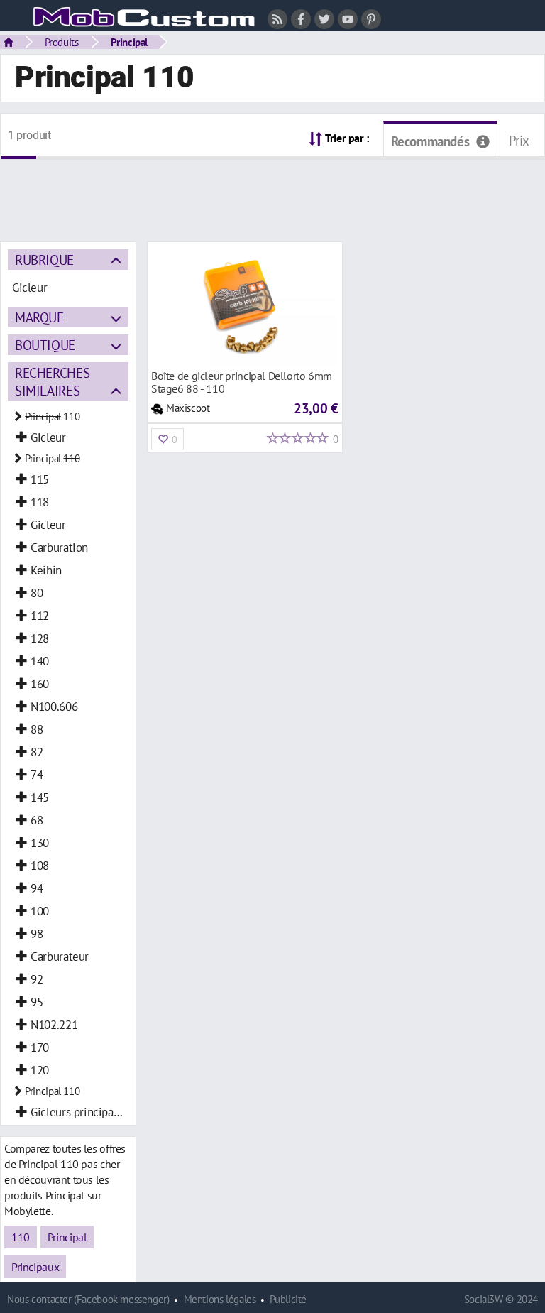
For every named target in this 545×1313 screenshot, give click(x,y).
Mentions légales (220, 1299)
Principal (129, 42)
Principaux (35, 1267)
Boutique (45, 345)
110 (20, 1237)
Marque (39, 317)
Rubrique (44, 259)
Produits (62, 42)
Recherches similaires (52, 381)
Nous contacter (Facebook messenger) (88, 1299)
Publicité (288, 1299)
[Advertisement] (272, 192)
